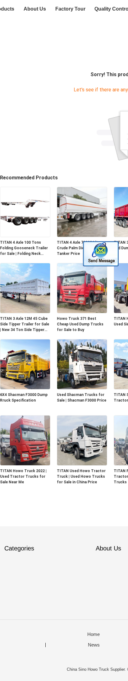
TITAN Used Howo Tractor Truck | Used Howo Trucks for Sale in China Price (81, 476)
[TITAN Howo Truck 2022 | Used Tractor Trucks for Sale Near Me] (25, 464)
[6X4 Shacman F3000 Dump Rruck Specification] (25, 387)
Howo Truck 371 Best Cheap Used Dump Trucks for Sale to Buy (80, 324)
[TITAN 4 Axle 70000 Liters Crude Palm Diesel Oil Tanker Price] (82, 235)
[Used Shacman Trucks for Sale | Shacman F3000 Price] (82, 387)
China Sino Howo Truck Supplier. (97, 669)
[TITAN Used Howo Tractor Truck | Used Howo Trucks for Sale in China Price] (82, 464)
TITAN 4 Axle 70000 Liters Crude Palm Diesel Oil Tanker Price (80, 248)
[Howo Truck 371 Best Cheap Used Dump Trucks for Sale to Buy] (82, 311)
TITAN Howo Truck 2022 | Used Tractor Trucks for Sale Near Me (23, 476)
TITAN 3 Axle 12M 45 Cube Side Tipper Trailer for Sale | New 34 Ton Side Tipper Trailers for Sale (24, 324)
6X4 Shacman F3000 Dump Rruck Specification (24, 398)
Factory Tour (70, 9)
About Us (35, 9)
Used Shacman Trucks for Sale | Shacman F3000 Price (81, 398)
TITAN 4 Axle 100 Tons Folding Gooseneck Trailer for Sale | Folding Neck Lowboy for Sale (24, 248)
